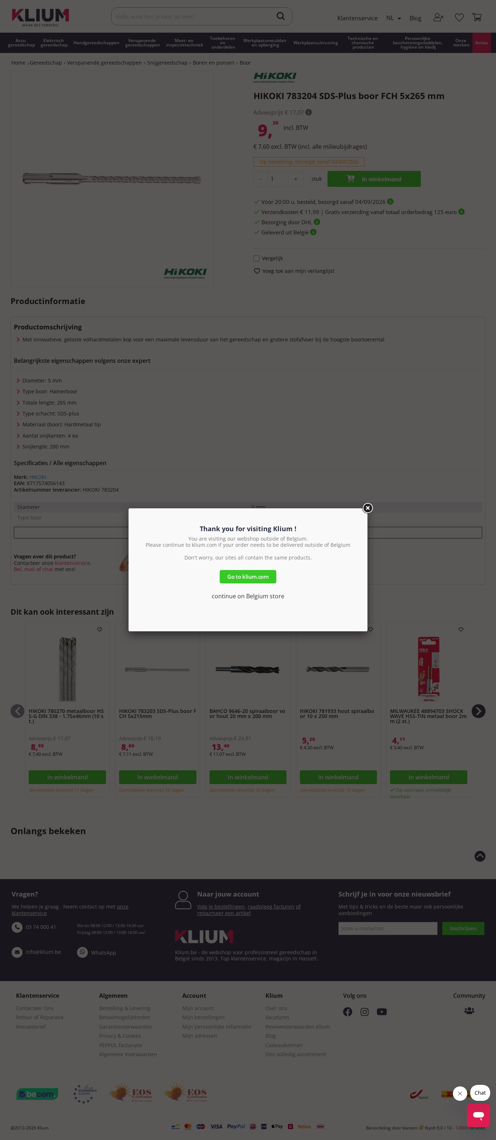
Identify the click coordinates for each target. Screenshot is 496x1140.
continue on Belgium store (248, 596)
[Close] (367, 508)
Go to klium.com (248, 576)
